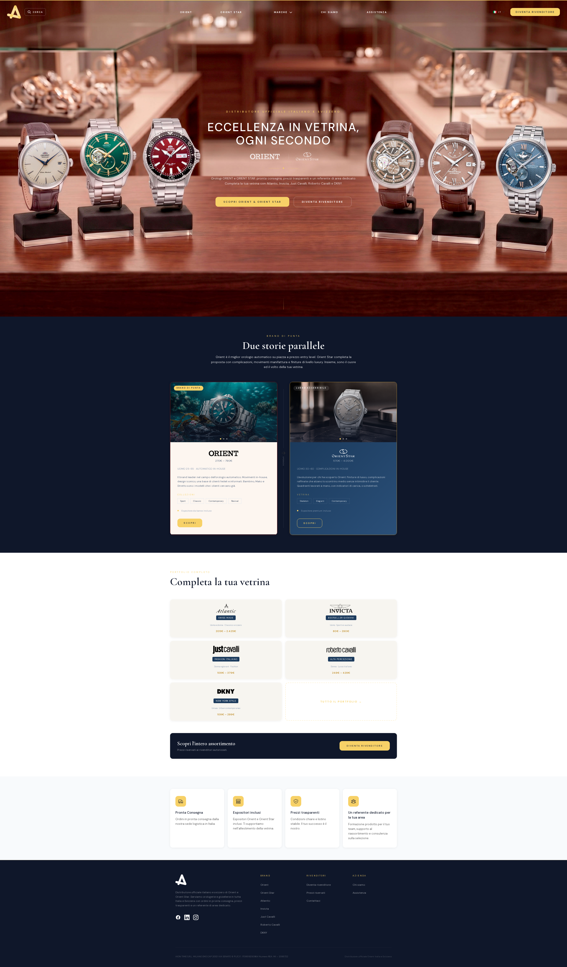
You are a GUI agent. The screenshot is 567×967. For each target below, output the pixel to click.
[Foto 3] (226, 439)
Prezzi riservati (316, 893)
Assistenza (377, 12)
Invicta (264, 909)
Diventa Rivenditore (535, 12)
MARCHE (280, 12)
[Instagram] (195, 917)
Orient (264, 885)
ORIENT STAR (231, 12)
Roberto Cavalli (270, 924)
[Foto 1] (220, 439)
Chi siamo (329, 12)
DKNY (263, 932)
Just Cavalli (267, 916)
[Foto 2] (223, 439)
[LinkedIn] (187, 917)
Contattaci (313, 901)
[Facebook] (178, 917)
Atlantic (265, 901)
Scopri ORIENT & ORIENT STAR (252, 202)
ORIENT (186, 12)
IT (497, 12)
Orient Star (267, 893)
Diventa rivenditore (322, 202)
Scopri (190, 522)
